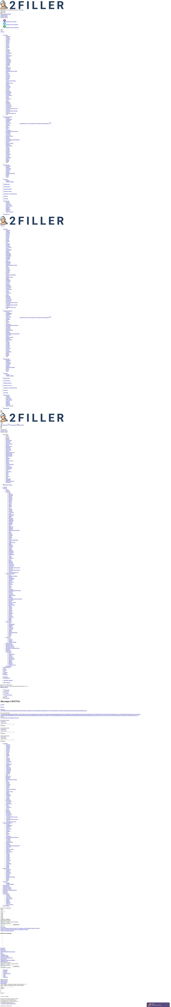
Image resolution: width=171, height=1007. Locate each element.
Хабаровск (8, 478)
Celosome (63, 715)
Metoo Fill (79, 714)
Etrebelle (59, 715)
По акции (96, 715)
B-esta (35, 714)
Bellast (13, 714)
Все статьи (3, 927)
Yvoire (31, 715)
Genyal (82, 714)
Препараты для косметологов (59, 710)
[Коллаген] (11, 195)
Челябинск (8, 480)
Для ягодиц (134, 714)
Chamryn (70, 714)
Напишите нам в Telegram (12, 24)
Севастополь (9, 466)
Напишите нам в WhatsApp (12, 27)
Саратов (8, 465)
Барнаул (7, 439)
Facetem (86, 714)
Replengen (74, 714)
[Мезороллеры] (11, 183)
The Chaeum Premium (29, 714)
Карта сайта (3, 950)
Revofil (24, 715)
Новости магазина (6, 923)
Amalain (46, 715)
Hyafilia (37, 715)
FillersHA (100, 714)
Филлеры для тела (49, 710)
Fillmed (10, 715)
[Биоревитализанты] (11, 115)
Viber (6, 696)
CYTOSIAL (50, 715)
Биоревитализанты (13, 576)
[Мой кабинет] (1, 411)
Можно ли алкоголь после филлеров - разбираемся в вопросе (14, 929)
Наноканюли (84, 710)
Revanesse (72, 715)
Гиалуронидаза (33, 710)
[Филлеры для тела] (11, 190)
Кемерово (8, 447)
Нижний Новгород (10, 452)
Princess (21, 715)
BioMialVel (67, 715)
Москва (7, 437)
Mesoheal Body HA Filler (62, 714)
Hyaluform (6, 714)
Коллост (42, 715)
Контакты (3, 949)
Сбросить (8, 919)
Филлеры (11, 494)
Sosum (23, 714)
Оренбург (8, 458)
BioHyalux (90, 714)
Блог (2, 952)
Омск (7, 457)
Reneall (53, 714)
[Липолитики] (11, 199)
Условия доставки (5, 956)
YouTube (7, 693)
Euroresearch (84, 715)
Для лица (111, 715)
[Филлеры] (11, 34)
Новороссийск (9, 454)
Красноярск (8, 449)
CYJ (40, 715)
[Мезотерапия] (11, 163)
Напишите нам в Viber (11, 21)
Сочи (7, 470)
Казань (7, 445)
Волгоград (8, 441)
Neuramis (7, 715)
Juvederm (14, 715)
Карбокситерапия (41, 710)
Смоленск (8, 469)
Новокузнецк (9, 453)
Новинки (126, 714)
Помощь (2, 954)
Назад (7, 435)
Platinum (10, 714)
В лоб (109, 714)
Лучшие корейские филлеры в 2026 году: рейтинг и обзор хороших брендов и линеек (20, 928)
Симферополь (9, 468)
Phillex (76, 715)
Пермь (7, 459)
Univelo (2, 714)
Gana (56, 714)
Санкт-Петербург (10, 464)
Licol (4, 715)
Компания (3, 948)
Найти (2, 988)
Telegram (7, 691)
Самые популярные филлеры (7, 930)
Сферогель (115, 714)
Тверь (7, 472)
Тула (7, 475)
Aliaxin (111, 714)
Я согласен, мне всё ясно (6, 1005)
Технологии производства (6, 957)
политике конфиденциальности (8, 1003)
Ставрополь (8, 471)
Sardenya (79, 715)
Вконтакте (7, 690)
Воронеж (8, 442)
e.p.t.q (119, 714)
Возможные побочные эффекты (8, 960)
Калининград (9, 446)
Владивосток (9, 440)
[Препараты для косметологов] (11, 192)
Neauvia (18, 715)
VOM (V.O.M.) (18, 714)
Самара (7, 463)
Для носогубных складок (103, 715)
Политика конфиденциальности (8, 951)
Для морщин (105, 714)
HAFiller (55, 715)
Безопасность (4, 958)
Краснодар (8, 448)
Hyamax (39, 714)
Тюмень (7, 476)
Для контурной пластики (119, 715)
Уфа (7, 477)
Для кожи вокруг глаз (133, 715)
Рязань (7, 462)
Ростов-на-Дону (9, 460)
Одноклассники (8, 694)
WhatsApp (7, 698)
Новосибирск (9, 456)
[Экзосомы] (11, 197)
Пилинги (11, 639)
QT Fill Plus (95, 714)
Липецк (7, 451)
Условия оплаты (4, 955)
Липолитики (11, 654)
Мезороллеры (27, 710)
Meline (33, 715)
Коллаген (68, 710)
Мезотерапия (11, 624)
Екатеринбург (9, 443)
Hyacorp (92, 715)
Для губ (127, 715)
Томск (7, 474)
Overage (42, 714)
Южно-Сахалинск (10, 481)
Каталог (8, 490)
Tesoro (88, 715)
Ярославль (8, 482)
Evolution (46, 714)
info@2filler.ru (5, 687)
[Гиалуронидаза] (11, 185)
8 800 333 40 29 (4, 15)
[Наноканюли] (11, 213)
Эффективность (4, 961)
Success (50, 714)
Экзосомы (73, 710)
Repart (122, 714)
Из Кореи (130, 714)
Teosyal (28, 715)
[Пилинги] (11, 178)
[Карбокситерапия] (11, 187)
